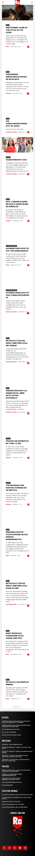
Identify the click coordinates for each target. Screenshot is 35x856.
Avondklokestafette (11, 246)
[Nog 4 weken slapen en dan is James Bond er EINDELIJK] (17, 186)
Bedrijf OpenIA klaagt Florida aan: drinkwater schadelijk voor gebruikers (16, 726)
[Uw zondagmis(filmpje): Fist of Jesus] (17, 106)
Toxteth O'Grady (11, 132)
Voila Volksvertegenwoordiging (12, 782)
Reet (7, 46)
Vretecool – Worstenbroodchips (12, 744)
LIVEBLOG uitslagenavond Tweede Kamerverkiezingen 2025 (12, 775)
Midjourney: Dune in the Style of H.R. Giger (16, 30)
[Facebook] (4, 848)
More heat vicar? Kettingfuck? (11, 801)
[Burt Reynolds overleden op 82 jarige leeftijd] (17, 618)
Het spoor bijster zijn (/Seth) (11, 729)
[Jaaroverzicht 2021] (17, 145)
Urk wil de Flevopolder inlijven (11, 735)
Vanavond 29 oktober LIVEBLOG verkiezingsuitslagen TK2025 (11, 779)
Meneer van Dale (11, 311)
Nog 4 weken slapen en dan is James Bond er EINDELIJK (17, 204)
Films (7, 25)
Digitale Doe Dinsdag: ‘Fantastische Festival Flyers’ (17, 794)
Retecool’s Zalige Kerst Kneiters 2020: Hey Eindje (17, 343)
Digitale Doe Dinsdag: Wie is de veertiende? (15, 807)
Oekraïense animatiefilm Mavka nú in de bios (16, 76)
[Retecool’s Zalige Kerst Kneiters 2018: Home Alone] (17, 568)
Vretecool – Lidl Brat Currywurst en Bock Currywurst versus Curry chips (15, 756)
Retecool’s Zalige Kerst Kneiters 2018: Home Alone (16, 585)
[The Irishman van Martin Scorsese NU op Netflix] (17, 470)
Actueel (8, 157)
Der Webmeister (11, 361)
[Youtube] (20, 848)
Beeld (7, 199)
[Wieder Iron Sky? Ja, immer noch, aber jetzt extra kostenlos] (17, 375)
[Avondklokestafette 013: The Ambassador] (17, 233)
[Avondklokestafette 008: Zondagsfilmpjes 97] (17, 278)
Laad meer (17, 707)
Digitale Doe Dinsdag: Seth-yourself (13, 804)
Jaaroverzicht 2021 (16, 160)
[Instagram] (9, 848)
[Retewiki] (25, 848)
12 (28, 313)
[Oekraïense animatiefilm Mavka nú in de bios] (17, 59)
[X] (14, 848)
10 (28, 93)
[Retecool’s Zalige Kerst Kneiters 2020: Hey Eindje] (17, 325)
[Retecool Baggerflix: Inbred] (17, 667)
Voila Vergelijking (7, 785)
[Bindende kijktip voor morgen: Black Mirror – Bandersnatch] (17, 517)
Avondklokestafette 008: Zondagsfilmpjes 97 (17, 295)
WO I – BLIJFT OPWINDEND (9, 732)
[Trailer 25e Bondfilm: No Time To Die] (17, 426)
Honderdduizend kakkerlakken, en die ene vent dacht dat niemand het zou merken (16, 722)
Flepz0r (8, 93)
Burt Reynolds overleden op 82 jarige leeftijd (15, 635)
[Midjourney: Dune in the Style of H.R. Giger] (17, 12)
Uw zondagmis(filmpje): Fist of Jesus (16, 123)
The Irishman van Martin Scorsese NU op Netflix (16, 487)
